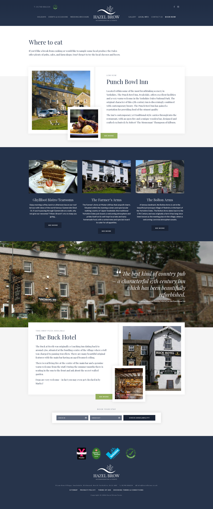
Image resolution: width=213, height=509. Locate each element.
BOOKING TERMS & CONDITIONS (128, 490)
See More (109, 136)
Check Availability (139, 418)
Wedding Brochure (79, 17)
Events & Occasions (58, 17)
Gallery (132, 17)
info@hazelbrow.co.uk (147, 485)
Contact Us (157, 17)
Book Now (170, 17)
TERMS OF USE (104, 490)
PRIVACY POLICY (88, 490)
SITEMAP (74, 490)
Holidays (41, 17)
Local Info (143, 17)
